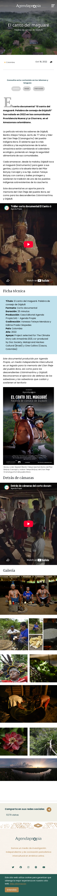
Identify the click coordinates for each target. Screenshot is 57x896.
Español (16, 89)
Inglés (26, 89)
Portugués (39, 89)
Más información (18, 883)
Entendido (12, 889)
